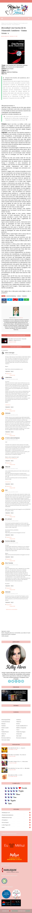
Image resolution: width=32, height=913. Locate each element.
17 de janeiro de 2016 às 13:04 (11, 593)
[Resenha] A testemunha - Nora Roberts (17, 754)
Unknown (7, 413)
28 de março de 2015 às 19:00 (11, 468)
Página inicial (4, 23)
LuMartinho (8, 377)
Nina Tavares (9, 563)
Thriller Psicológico (20, 732)
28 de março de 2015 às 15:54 (11, 439)
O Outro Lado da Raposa (12, 438)
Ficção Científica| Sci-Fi (21, 725)
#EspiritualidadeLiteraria (16, 815)
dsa (6, 490)
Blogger (28, 911)
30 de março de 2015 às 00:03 (11, 520)
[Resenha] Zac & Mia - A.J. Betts (15, 775)
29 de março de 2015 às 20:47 (11, 492)
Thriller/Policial (5, 732)
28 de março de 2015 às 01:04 (11, 415)
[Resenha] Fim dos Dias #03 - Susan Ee (16, 748)
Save (15, 300)
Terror (17, 730)
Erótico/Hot (19, 734)
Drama (18, 723)
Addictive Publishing (11, 296)
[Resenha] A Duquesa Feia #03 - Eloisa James (18, 761)
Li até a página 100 (16, 825)
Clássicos (18, 721)
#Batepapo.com (16, 812)
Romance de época (21, 738)
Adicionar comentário (11, 609)
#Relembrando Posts (16, 817)
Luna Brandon (5, 36)
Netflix (16, 827)
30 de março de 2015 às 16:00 (11, 564)
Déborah (7, 467)
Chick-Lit (3, 734)
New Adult (18, 736)
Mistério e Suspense (21, 727)
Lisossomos (8, 482)
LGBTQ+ (3, 736)
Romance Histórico (6, 738)
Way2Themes (15, 911)
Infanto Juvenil (4, 727)
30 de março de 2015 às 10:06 (11, 542)
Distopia (3, 723)
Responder (8, 371)
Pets (2, 730)
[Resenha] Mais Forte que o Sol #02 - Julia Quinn (18, 768)
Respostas (8, 373)
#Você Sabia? (16, 822)
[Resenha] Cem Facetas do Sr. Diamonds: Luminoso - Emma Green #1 (17, 339)
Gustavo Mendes (10, 541)
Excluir (12, 371)
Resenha (11, 23)
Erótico (19, 296)
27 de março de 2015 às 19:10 (11, 354)
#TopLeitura (16, 820)
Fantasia (3, 725)
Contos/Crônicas (5, 721)
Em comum (8, 519)
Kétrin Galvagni (9, 353)
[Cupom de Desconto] (14, 862)
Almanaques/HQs (5, 719)
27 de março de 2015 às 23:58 (11, 379)
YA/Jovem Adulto (5, 740)
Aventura (18, 719)
